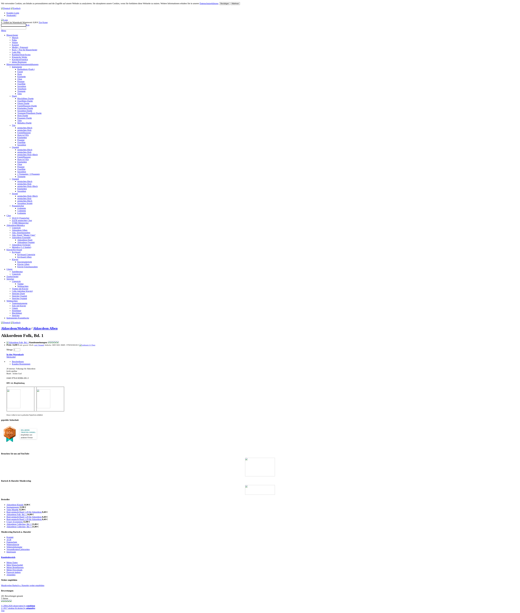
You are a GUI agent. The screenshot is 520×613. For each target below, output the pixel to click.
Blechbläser (17, 313)
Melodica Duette (24, 123)
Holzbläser (16, 310)
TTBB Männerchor (20, 223)
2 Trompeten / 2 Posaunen (28, 174)
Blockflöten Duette (25, 98)
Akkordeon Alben (19, 230)
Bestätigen (224, 4)
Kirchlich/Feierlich (20, 59)
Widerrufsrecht (12, 544)
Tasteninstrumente (19, 303)
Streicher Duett (18, 293)
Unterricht (16, 228)
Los (27, 25)
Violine (20, 284)
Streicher (10, 279)
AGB (8, 540)
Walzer (15, 42)
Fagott (20, 72)
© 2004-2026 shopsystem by (18, 606)
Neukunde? (11, 15)
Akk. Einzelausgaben (21, 232)
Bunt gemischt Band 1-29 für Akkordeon (24, 512)
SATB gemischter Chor (22, 220)
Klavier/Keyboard (14, 250)
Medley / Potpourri (20, 47)
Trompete (21, 91)
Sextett (15, 193)
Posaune (21, 81)
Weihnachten (22, 286)
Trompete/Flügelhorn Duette (29, 113)
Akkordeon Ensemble (21, 237)
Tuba (19, 94)
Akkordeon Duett (24, 240)
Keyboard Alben (24, 257)
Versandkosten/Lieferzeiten (18, 549)
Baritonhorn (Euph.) (26, 69)
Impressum (11, 552)
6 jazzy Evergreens (14, 522)
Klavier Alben (23, 264)
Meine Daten (12, 562)
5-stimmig (21, 211)
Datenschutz (11, 542)
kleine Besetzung (19, 62)
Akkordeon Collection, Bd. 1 (19, 527)
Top (2, 610)
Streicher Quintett (19, 298)
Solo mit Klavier (19, 306)
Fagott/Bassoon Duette (27, 106)
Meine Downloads (14, 570)
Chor (8, 215)
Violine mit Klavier (20, 289)
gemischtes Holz (24, 130)
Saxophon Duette (24, 111)
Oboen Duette (23, 103)
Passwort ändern (13, 572)
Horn (19, 74)
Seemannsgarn (13, 507)
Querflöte (21, 84)
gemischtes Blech (24, 128)
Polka (14, 40)
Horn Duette (22, 115)
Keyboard (16, 252)
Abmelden (10, 575)
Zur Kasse (43, 22)
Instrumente (17, 67)
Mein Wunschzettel (14, 565)
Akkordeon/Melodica (15, 225)
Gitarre (9, 269)
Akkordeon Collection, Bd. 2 (19, 524)
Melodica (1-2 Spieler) (21, 247)
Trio (13, 125)
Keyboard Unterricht (26, 254)
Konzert (15, 45)
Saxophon (21, 86)
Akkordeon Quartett (26, 242)
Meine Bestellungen (15, 567)
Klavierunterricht (24, 262)
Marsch (15, 37)
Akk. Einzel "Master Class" (24, 235)
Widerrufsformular (14, 547)
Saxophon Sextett (24, 203)
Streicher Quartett (19, 296)
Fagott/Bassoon (24, 133)
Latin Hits (16, 52)
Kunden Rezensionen (21, 364)
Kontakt (9, 537)
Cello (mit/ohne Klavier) (22, 291)
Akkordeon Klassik (15, 505)
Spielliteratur (17, 271)
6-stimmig (21, 213)
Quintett (15, 179)
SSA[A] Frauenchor (20, 218)
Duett (14, 96)
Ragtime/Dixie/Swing (21, 54)
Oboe (19, 79)
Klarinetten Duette (25, 108)
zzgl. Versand (39, 345)
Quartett (15, 147)
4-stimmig (21, 208)
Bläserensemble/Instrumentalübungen (22, 64)
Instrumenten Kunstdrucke (17, 318)
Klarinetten (22, 137)
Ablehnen (235, 4)
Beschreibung (18, 361)
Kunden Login (12, 13)
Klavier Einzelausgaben (27, 267)
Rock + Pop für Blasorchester (24, 50)
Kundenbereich (8, 557)
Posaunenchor (18, 206)
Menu (3, 30)
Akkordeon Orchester (21, 245)
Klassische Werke (19, 57)
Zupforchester (12, 276)
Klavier (15, 259)
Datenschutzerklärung (209, 3)
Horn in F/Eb (23, 135)
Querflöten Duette (25, 101)
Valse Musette (12, 509)
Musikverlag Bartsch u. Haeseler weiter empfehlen (22, 585)
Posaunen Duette (24, 118)
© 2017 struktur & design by (18, 608)
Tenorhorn (21, 89)
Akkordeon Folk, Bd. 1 (16, 514)
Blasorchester (12, 35)
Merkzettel (11, 357)
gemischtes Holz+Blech (27, 154)
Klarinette (21, 76)
